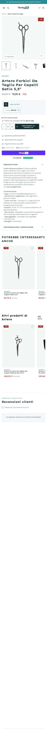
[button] (23, 38)
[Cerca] (8, 8)
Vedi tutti (40, 317)
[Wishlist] (39, 8)
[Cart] (43, 8)
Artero (5, 76)
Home (4, 14)
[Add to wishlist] (42, 126)
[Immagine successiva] (41, 56)
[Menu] (4, 8)
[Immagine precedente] (5, 56)
